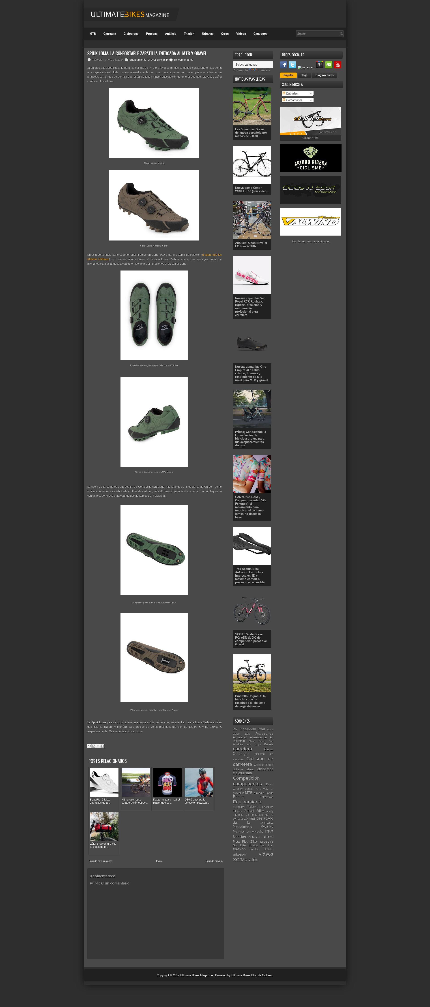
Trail (270, 845)
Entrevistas (266, 797)
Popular (288, 75)
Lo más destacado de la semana (253, 820)
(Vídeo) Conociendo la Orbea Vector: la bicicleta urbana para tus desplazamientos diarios (250, 438)
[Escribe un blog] (93, 746)
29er (261, 729)
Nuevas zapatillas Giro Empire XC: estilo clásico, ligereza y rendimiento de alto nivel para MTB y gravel (251, 373)
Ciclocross (131, 33)
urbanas (239, 854)
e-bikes (262, 788)
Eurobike (238, 807)
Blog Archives (325, 75)
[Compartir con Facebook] (102, 746)
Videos (241, 33)
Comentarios (294, 100)
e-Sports (268, 793)
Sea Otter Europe (245, 845)
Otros (225, 33)
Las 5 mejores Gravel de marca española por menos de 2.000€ (251, 133)
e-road (258, 793)
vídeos (266, 854)
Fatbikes (253, 807)
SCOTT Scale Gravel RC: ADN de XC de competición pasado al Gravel (251, 639)
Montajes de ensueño (248, 831)
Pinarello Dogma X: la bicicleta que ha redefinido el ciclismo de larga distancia (250, 701)
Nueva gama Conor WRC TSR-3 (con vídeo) (251, 189)
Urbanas (207, 33)
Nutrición (254, 837)
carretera (242, 748)
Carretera (109, 33)
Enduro (239, 797)
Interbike (238, 814)
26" (235, 729)
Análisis (170, 33)
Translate (264, 70)
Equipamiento (137, 59)
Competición (246, 778)
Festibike (267, 806)
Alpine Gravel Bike (261, 741)
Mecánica (267, 826)
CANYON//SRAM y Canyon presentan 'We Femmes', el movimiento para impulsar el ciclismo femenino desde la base (250, 507)
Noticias (239, 837)
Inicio (159, 861)
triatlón (254, 849)
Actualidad (240, 737)
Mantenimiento (242, 826)
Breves (268, 744)
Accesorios (264, 733)
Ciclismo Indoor (263, 764)
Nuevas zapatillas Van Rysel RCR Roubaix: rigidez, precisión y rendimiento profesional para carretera (250, 306)
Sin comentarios (183, 59)
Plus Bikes (250, 841)
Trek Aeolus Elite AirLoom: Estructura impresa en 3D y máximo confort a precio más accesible (249, 575)
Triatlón (189, 33)
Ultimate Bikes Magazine (196, 975)
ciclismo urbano (243, 769)
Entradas (291, 93)
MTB (93, 33)
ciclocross (265, 769)
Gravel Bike (155, 59)
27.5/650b (248, 729)
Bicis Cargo (254, 744)
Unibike (268, 849)
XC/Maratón (245, 859)
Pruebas (151, 33)
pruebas (266, 841)
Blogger (324, 241)
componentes (247, 783)
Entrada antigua (214, 861)
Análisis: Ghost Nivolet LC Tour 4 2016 (251, 244)
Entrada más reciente (100, 861)
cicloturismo (242, 773)
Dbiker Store (310, 138)
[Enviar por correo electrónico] (89, 746)
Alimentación (258, 737)
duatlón (249, 788)
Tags (304, 75)
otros (267, 836)
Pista (236, 841)
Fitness (237, 811)
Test (263, 845)
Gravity (269, 811)
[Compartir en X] (98, 746)
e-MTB (247, 793)
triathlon (239, 849)
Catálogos (260, 33)
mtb (165, 59)
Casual (268, 749)
